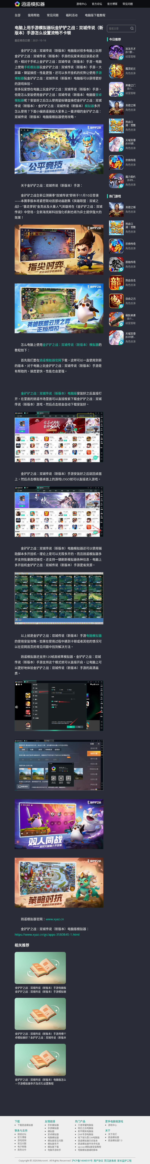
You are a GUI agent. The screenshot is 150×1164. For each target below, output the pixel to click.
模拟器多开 (53, 1143)
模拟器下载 (53, 1146)
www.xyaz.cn (55, 919)
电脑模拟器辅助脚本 (88, 1150)
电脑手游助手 (54, 1150)
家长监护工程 (124, 1160)
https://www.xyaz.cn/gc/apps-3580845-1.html (47, 934)
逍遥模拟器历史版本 (88, 1140)
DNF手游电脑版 (85, 1134)
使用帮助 (34, 15)
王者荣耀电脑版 (85, 1125)
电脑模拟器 (94, 636)
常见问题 (128, 3)
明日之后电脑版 (85, 1128)
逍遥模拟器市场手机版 (89, 1143)
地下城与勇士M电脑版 (89, 1137)
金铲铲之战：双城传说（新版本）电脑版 (49, 393)
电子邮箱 (22, 1146)
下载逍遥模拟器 (25, 1125)
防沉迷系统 (110, 1160)
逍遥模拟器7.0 (115, 1140)
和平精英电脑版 (85, 1131)
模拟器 (89, 106)
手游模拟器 (53, 1128)
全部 (17, 15)
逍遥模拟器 (113, 1137)
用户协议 (98, 1160)
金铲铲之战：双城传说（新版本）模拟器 (71, 345)
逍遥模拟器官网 (50, 360)
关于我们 (112, 1134)
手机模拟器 (32, 67)
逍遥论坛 (22, 1134)
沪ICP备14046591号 (82, 1160)
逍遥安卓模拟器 (30, 3)
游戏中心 (81, 3)
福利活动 (72, 15)
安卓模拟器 (53, 1134)
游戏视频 (22, 1140)
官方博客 (112, 3)
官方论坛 (97, 3)
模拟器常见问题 (55, 1140)
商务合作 (22, 1149)
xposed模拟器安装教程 (89, 1146)
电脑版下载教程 (95, 15)
